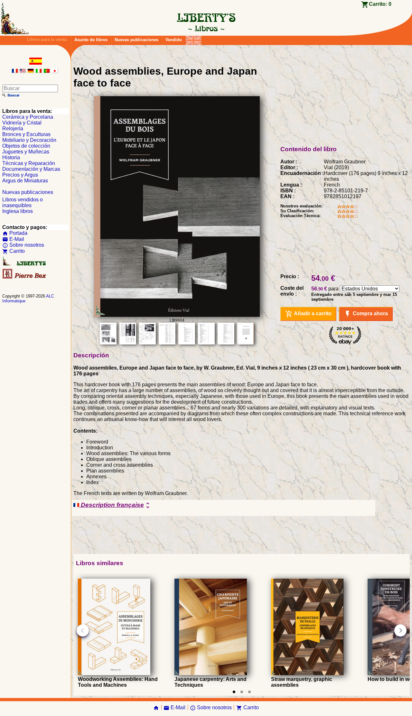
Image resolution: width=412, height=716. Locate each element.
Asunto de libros (91, 39)
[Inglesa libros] (193, 39)
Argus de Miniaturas (25, 180)
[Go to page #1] (234, 692)
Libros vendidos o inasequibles (22, 202)
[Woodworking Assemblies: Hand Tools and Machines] (114, 673)
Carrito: (380, 4)
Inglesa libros (17, 211)
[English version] (22, 71)
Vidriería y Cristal (22, 122)
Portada (14, 233)
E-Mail (13, 239)
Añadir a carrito (308, 314)
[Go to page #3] (249, 692)
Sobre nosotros (23, 245)
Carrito (13, 251)
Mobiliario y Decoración (29, 140)
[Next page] (400, 630)
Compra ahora (366, 314)
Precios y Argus (20, 175)
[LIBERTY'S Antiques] (24, 264)
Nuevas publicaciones (136, 39)
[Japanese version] (55, 71)
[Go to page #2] (242, 692)
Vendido (173, 39)
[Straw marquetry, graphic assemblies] (307, 673)
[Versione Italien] (38, 71)
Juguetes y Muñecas (25, 151)
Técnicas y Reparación (28, 163)
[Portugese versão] (46, 71)
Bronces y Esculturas (26, 134)
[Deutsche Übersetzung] (30, 71)
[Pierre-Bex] (24, 277)
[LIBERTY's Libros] (206, 28)
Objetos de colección (26, 146)
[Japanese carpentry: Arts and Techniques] (210, 673)
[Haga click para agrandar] (176, 315)
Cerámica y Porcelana (27, 117)
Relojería (12, 128)
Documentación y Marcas (31, 169)
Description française (115, 505)
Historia (11, 157)
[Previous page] (83, 630)
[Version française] (15, 71)
